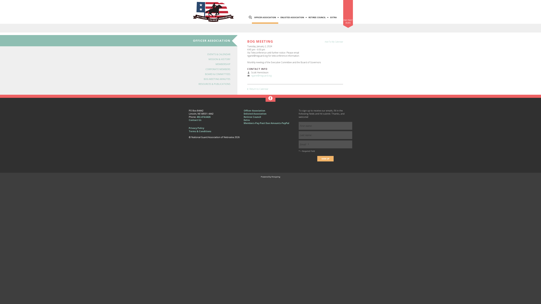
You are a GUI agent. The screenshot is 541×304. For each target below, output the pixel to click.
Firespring (276, 177)
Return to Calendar (258, 88)
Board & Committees (217, 74)
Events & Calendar (218, 54)
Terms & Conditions (200, 131)
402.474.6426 (203, 117)
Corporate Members (218, 69)
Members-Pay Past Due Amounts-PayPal (266, 123)
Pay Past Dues (348, 21)
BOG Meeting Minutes (217, 79)
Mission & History (219, 59)
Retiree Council (317, 17)
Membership (223, 64)
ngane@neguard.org (261, 75)
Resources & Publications (214, 84)
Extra (333, 17)
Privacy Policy (196, 128)
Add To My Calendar (334, 41)
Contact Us (195, 120)
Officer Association (265, 17)
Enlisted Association (292, 17)
